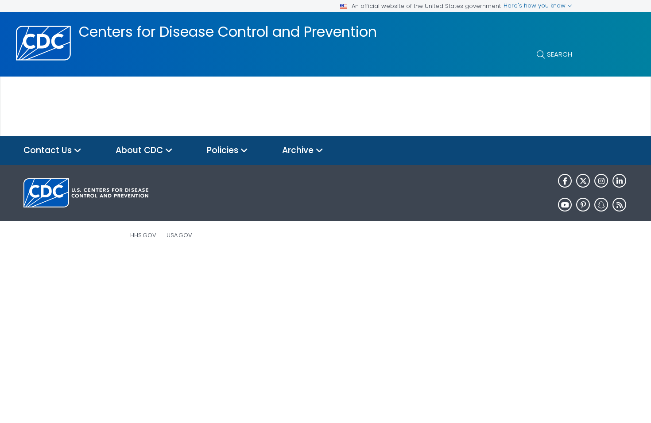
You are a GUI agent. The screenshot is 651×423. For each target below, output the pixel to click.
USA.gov (179, 235)
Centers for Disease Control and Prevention (228, 32)
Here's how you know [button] (535, 5)
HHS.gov (143, 235)
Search (559, 54)
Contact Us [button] (48, 150)
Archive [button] (299, 150)
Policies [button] (223, 150)
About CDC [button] (140, 150)
